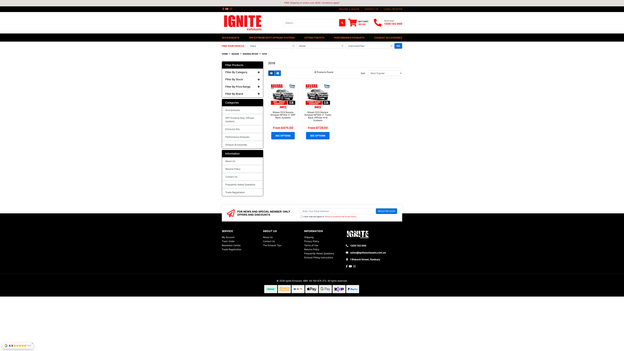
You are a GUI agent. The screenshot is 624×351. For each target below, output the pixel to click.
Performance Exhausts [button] (349, 37)
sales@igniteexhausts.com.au (368, 252)
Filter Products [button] (234, 65)
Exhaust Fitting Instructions (318, 257)
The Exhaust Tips (272, 245)
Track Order (228, 241)
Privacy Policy (350, 216)
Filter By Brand (234, 93)
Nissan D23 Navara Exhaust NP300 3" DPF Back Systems (283, 115)
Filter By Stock (234, 79)
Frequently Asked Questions (240, 184)
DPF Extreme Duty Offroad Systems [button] (272, 37)
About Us (230, 161)
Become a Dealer (349, 9)
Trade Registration (235, 192)
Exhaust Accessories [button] (388, 37)
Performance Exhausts (237, 137)
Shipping (309, 237)
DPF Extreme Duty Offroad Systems (239, 120)
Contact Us (231, 176)
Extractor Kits (232, 129)
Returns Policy (232, 169)
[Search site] (342, 22)
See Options (283, 135)
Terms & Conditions (333, 216)
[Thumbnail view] (271, 73)
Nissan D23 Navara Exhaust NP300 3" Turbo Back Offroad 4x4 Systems (318, 116)
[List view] (277, 73)
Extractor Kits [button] (314, 37)
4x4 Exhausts (232, 110)
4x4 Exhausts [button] (230, 37)
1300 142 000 (393, 23)
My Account (228, 237)
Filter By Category (236, 72)
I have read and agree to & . (330, 216)
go (398, 46)
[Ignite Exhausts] (242, 22)
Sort (363, 73)
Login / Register (393, 9)
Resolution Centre (231, 245)
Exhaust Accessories (236, 144)
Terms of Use (311, 245)
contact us (371, 9)
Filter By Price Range (237, 86)
